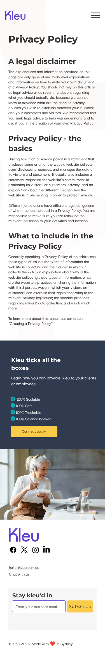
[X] (24, 550)
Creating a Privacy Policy (30, 323)
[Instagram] (35, 550)
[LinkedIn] (46, 550)
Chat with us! (19, 574)
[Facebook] (13, 550)
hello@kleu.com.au (24, 567)
